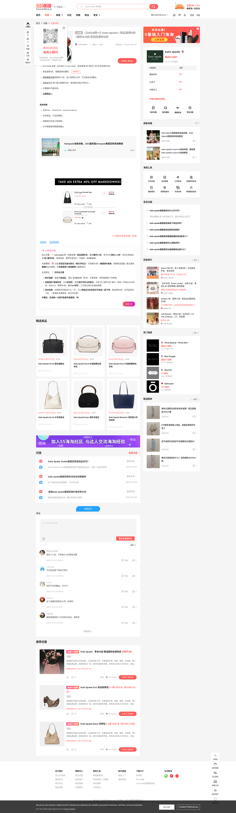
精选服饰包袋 (48, 78)
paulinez (49, 598)
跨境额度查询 (191, 192)
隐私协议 (59, 779)
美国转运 (178, 112)
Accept (166, 807)
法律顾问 (79, 787)
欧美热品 (55, 242)
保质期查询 (165, 192)
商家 (58, 15)
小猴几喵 (49, 614)
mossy (48, 582)
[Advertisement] (171, 494)
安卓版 (139, 775)
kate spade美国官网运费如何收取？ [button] (165, 229)
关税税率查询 (191, 181)
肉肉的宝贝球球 (52, 551)
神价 (44, 242)
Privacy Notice (69, 809)
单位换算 (164, 181)
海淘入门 (122, 775)
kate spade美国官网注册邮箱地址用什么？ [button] (168, 249)
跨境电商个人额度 (100, 779)
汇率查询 (178, 181)
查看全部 (133, 452)
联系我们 (79, 779)
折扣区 (46, 83)
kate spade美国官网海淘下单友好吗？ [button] (166, 223)
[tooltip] (50, 45)
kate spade (83, 44)
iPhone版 (140, 779)
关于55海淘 (60, 775)
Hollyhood (50, 567)
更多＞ (197, 123)
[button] (59, 6)
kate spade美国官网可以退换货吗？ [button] (165, 243)
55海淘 (44, 7)
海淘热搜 (122, 779)
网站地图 (59, 787)
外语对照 (178, 192)
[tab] (171, 210)
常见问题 (79, 775)
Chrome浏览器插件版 (145, 783)
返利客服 (79, 783)
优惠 (47, 15)
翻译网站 (151, 192)
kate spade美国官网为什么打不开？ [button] (165, 210)
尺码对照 (151, 181)
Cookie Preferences (188, 807)
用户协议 (59, 783)
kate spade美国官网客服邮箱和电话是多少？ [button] (169, 236)
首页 (38, 23)
